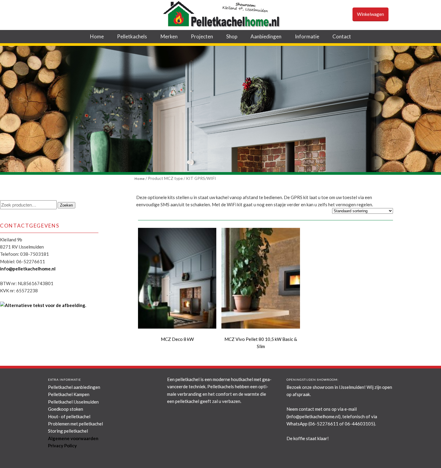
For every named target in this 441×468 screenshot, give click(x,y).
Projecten (202, 36)
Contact (341, 36)
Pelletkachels (132, 36)
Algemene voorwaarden (73, 438)
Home (97, 36)
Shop (231, 36)
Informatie (307, 36)
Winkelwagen (370, 14)
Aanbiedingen (265, 36)
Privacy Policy (62, 445)
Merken (169, 36)
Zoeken (66, 205)
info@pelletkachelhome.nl (28, 268)
